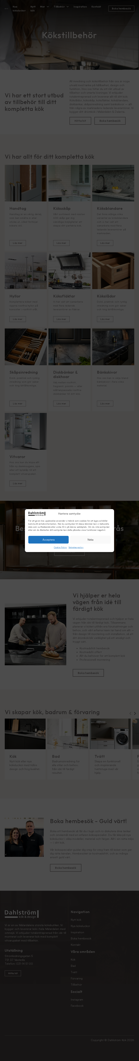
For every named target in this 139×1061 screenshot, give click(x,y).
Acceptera (49, 539)
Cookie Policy (60, 547)
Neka (90, 539)
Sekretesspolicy (76, 547)
